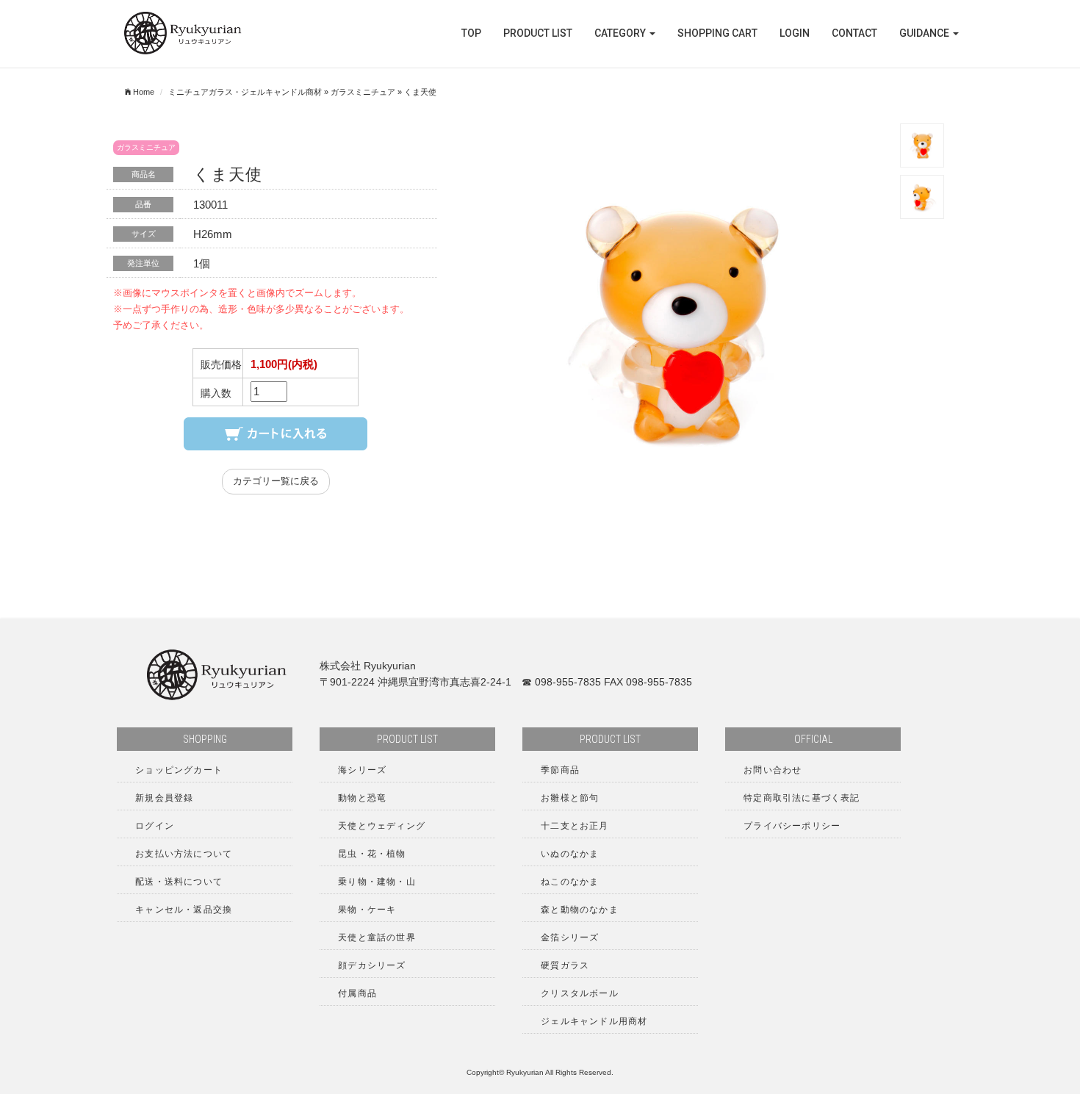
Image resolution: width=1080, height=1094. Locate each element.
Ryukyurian (525, 1072)
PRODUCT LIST (537, 33)
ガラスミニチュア (363, 91)
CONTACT (854, 33)
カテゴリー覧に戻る (276, 481)
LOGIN (795, 33)
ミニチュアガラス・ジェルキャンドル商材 (245, 91)
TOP (471, 33)
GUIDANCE (925, 33)
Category (621, 33)
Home (142, 91)
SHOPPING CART (717, 33)
